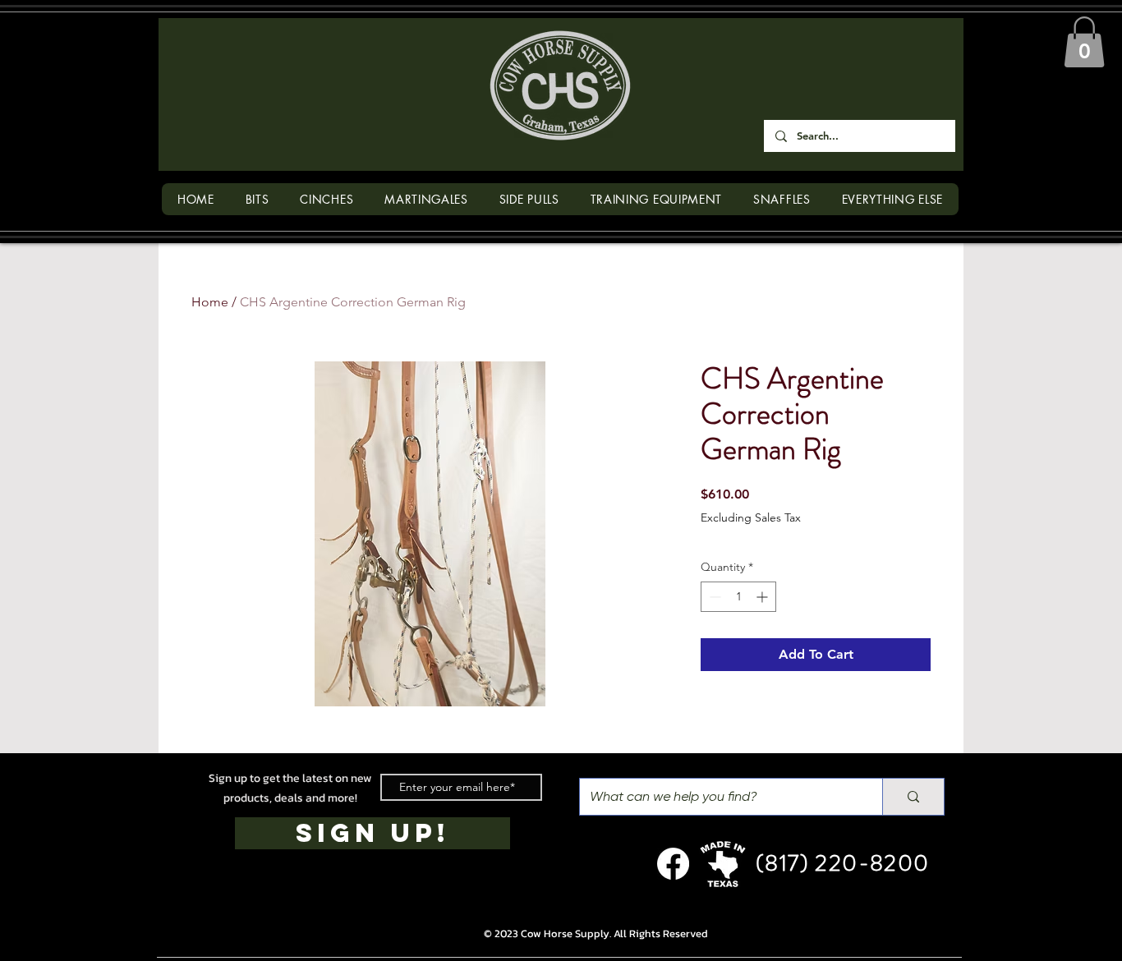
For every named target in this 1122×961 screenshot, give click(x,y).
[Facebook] (673, 864)
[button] (1084, 41)
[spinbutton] (738, 596)
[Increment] (763, 596)
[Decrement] (713, 596)
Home (209, 302)
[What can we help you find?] (913, 797)
